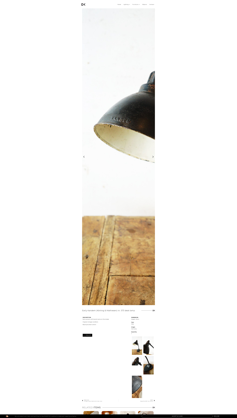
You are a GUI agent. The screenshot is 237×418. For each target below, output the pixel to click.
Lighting (126, 4)
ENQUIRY (88, 335)
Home (119, 4)
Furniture (135, 4)
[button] (152, 157)
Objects (144, 4)
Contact (151, 4)
